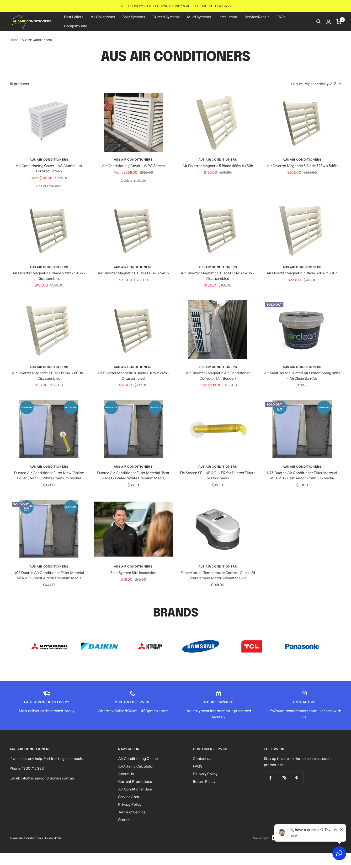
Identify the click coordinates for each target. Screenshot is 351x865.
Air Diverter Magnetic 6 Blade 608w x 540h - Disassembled (218, 276)
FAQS (197, 766)
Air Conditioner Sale (135, 789)
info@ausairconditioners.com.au (47, 778)
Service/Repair (257, 17)
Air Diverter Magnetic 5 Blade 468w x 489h (217, 165)
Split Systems (133, 17)
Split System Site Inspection (133, 572)
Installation (227, 17)
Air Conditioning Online (138, 758)
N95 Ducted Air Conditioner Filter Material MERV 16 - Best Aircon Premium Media (49, 575)
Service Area (128, 797)
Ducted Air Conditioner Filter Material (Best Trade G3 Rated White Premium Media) (133, 475)
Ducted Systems (166, 17)
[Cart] (338, 21)
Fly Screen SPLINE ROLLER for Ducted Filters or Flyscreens (217, 475)
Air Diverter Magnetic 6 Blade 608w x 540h (133, 273)
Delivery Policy (205, 774)
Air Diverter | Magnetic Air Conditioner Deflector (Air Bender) (218, 376)
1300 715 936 (33, 768)
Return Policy (204, 781)
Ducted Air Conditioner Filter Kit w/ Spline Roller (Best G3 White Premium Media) (49, 475)
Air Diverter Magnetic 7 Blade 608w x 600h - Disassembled (49, 376)
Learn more (223, 6)
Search (124, 819)
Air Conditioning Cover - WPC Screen (133, 165)
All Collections (103, 17)
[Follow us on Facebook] (270, 778)
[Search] (318, 21)
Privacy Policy (130, 804)
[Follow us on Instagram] (283, 778)
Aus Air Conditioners (49, 159)
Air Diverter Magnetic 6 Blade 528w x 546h (302, 165)
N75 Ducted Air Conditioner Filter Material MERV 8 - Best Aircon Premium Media (302, 475)
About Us (126, 774)
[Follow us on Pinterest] (296, 778)
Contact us (202, 758)
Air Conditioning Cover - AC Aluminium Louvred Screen (49, 168)
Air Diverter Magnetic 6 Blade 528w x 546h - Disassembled (48, 276)
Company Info (75, 26)
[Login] (328, 22)
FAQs (281, 17)
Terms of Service (131, 812)
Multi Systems (199, 17)
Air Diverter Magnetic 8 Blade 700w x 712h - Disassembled (133, 376)
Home (14, 40)
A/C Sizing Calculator (136, 766)
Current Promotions (135, 781)
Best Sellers (73, 17)
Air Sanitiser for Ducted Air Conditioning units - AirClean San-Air (302, 376)
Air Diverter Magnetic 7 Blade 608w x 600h (302, 273)
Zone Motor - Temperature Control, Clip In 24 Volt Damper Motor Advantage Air (218, 575)
